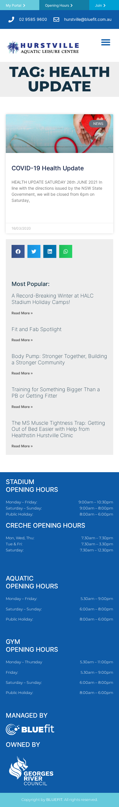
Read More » (23, 214)
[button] (105, 42)
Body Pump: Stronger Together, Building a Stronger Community (59, 359)
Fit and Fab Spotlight (37, 329)
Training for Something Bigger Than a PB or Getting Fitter (56, 392)
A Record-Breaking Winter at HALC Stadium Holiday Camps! (53, 299)
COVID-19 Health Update (48, 168)
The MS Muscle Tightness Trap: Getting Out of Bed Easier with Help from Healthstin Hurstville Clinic (58, 429)
